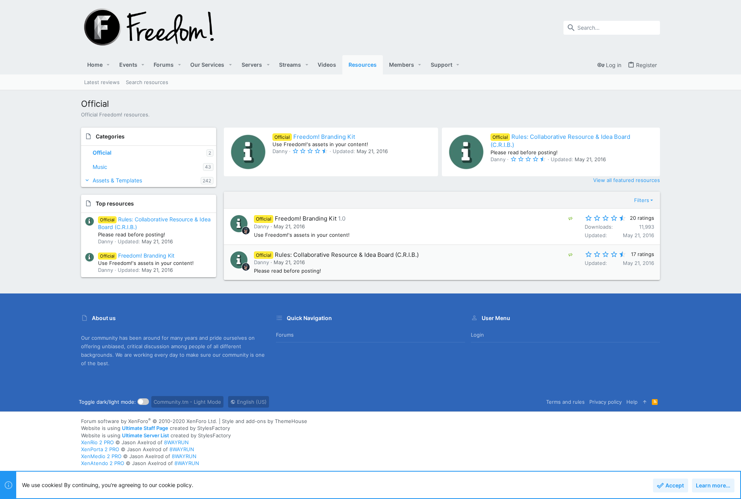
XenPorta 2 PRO (100, 449)
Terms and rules (565, 402)
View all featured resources (626, 180)
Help (632, 402)
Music (100, 167)
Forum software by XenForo (149, 421)
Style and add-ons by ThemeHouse (264, 421)
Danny (261, 226)
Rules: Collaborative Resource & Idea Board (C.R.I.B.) (347, 254)
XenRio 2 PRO (97, 442)
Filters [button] (641, 200)
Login (477, 335)
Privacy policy (605, 402)
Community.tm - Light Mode (187, 402)
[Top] (645, 402)
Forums (285, 335)
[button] (108, 65)
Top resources (115, 203)
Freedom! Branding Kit (137, 255)
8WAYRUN (176, 442)
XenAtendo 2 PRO (102, 463)
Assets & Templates (117, 180)
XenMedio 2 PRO (101, 456)
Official (102, 152)
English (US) (251, 402)
